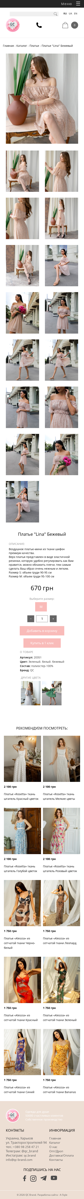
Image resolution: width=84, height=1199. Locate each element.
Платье (34, 46)
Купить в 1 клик (42, 643)
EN (75, 13)
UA (70, 13)
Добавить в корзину (42, 631)
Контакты (56, 1160)
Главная (8, 46)
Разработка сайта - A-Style (52, 1194)
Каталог (21, 46)
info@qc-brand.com (19, 1160)
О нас (53, 1147)
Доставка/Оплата (61, 1155)
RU (65, 13)
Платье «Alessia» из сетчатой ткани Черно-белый (19, 943)
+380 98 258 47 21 (26, 1147)
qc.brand (30, 1155)
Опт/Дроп (56, 1151)
